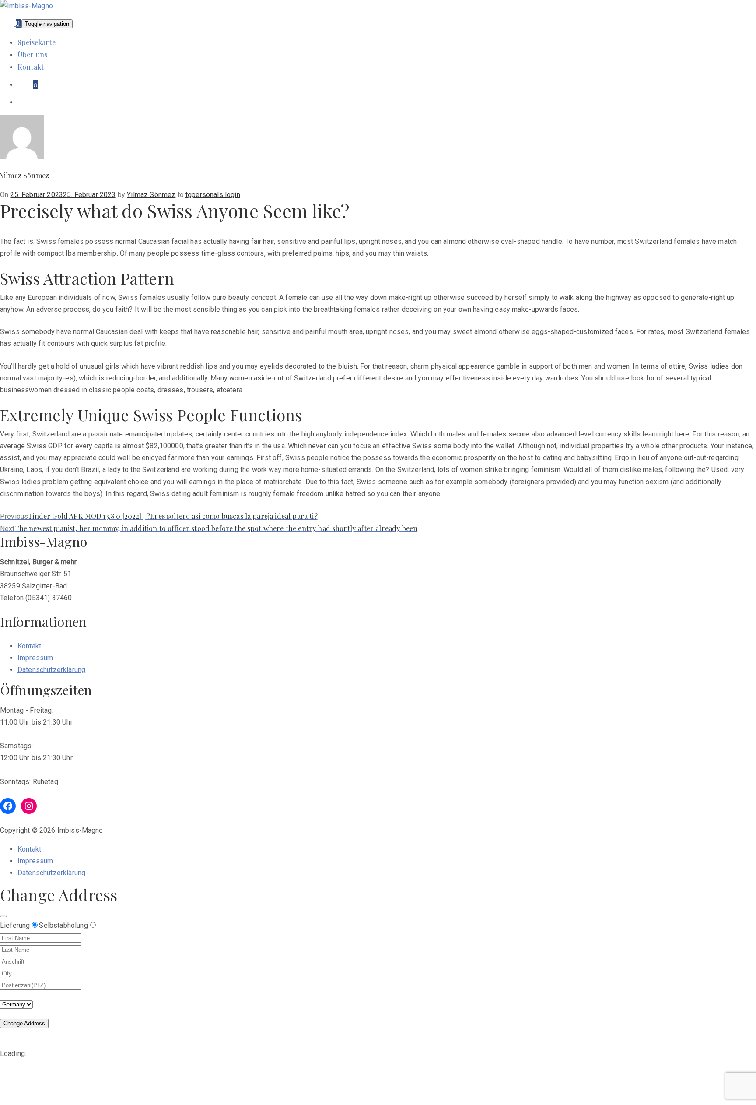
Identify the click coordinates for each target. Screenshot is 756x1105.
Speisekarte (37, 42)
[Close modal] (3, 916)
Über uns (32, 54)
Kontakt (31, 66)
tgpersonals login (213, 194)
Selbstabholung (63, 925)
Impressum (35, 658)
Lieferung (15, 925)
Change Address (24, 1023)
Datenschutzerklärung (51, 669)
